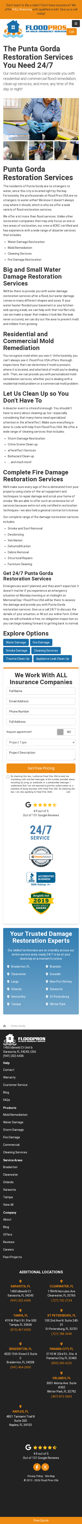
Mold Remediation (15, 1114)
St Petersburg (59, 996)
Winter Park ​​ (58, 1004)
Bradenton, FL (20, 966)
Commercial (11, 1144)
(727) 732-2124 (61, 1300)
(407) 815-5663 (61, 1396)
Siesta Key (18, 996)
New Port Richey (61, 981)
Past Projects (12, 1257)
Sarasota (56, 989)
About (7, 1219)
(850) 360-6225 (61, 1363)
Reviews (9, 1242)
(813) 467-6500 (20, 1329)
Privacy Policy (17, 795)
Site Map (50, 1476)
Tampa (16, 1004)
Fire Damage (41, 642)
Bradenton (10, 1167)
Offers (7, 1234)
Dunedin (55, 974)
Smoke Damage (16, 650)
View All (8, 1204)
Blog (6, 1092)
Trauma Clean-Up (17, 658)
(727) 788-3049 (61, 1334)
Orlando (16, 989)
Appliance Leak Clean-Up (52, 658)
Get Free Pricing (41, 768)
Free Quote (41, 1520)
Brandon (55, 966)
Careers (8, 1249)
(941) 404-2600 (20, 1367)
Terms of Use (59, 792)
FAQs (6, 1100)
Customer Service (15, 1085)
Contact (8, 1070)
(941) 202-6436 (20, 1300)
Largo (15, 981)
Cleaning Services (46, 650)
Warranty (9, 1077)
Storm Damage (13, 1129)
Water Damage (16, 642)
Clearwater (18, 974)
